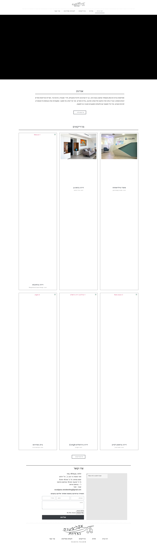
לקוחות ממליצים (69, 11)
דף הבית (100, 11)
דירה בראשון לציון (119, 444)
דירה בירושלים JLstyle (78, 444)
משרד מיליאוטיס (119, 187)
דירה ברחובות (37, 284)
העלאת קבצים (80, 510)
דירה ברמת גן (78, 187)
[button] (155, 47)
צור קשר (57, 11)
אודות (91, 11)
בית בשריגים (38, 444)
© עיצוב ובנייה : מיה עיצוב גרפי (78, 542)
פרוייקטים (82, 11)
